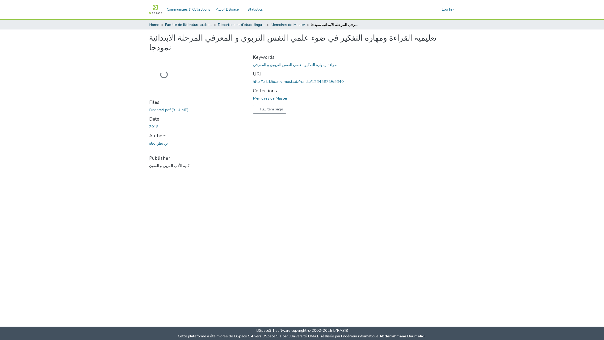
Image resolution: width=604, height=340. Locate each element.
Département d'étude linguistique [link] (241, 24)
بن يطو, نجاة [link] (158, 143)
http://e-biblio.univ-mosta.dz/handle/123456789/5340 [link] (298, 81)
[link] (198, 110)
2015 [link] (154, 126)
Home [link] (154, 24)
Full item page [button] (271, 109)
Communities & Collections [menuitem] (188, 9)
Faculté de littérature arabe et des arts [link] (188, 24)
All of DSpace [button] (227, 9)
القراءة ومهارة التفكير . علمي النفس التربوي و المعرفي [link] (295, 64)
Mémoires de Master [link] (288, 24)
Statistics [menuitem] (255, 9)
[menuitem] (229, 9)
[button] (155, 9)
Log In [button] (447, 9)
